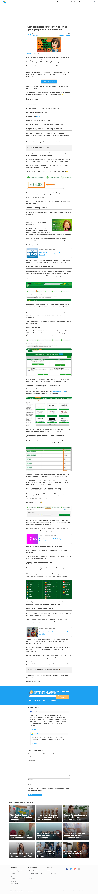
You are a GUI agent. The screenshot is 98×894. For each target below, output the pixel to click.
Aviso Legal (84, 890)
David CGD (35, 35)
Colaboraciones (51, 873)
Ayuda (30, 878)
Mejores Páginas (87, 2)
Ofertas (13, 873)
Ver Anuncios (14, 883)
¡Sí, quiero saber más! (62, 696)
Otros (75, 2)
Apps (64, 2)
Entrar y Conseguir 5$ (49, 81)
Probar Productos (34, 871)
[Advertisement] (49, 14)
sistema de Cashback (59, 391)
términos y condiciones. (49, 700)
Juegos (31, 876)
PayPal (38, 116)
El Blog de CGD (30, 53)
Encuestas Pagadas (64, 35)
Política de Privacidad (67, 890)
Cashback (13, 878)
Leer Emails (14, 881)
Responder (33, 729)
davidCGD (36, 734)
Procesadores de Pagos (35, 873)
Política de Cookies (77, 890)
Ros (34, 712)
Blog (80, 2)
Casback (70, 2)
